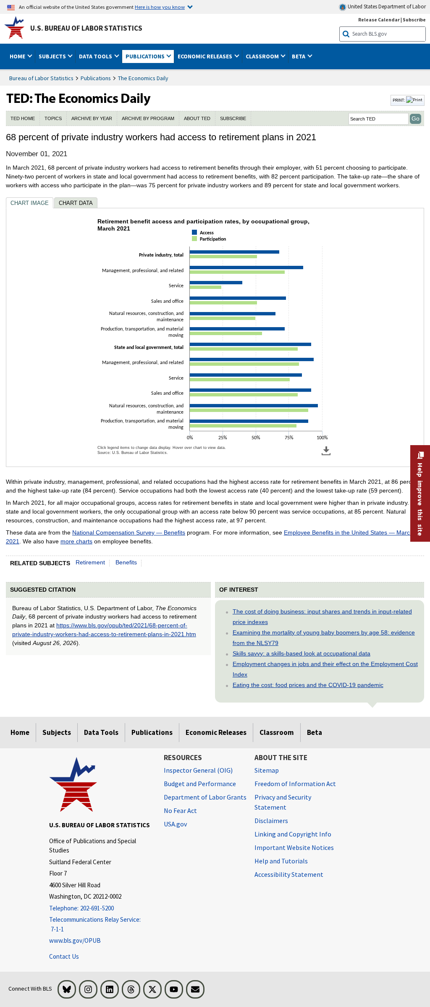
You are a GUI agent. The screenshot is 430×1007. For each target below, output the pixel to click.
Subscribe (414, 19)
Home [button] (18, 56)
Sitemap (266, 770)
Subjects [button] (53, 56)
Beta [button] (299, 56)
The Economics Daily (143, 78)
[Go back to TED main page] (197, 100)
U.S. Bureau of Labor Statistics (86, 28)
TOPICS (53, 118)
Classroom (277, 732)
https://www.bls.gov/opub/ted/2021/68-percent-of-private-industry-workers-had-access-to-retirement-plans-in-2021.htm (104, 629)
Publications (96, 78)
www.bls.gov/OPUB (75, 940)
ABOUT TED (197, 118)
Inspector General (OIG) (198, 770)
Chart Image (29, 203)
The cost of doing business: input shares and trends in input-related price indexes (322, 616)
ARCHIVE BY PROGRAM (148, 118)
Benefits (126, 562)
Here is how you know (160, 6)
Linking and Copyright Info (292, 834)
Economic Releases (216, 732)
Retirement (90, 562)
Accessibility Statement (288, 874)
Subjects (56, 732)
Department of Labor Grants (205, 797)
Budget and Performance (200, 783)
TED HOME (22, 118)
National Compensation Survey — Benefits (128, 532)
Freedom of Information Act (295, 783)
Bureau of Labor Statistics (41, 78)
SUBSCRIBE (233, 118)
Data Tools (101, 732)
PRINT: (399, 100)
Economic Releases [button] (205, 56)
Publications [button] (146, 56)
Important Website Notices (294, 847)
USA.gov (175, 824)
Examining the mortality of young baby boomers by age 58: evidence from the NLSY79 (324, 637)
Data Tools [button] (96, 56)
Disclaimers (271, 820)
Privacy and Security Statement (282, 802)
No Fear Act (180, 810)
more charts (76, 541)
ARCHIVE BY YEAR (91, 118)
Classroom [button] (263, 56)
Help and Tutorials (281, 861)
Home (19, 732)
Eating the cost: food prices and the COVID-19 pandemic (308, 685)
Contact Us (64, 956)
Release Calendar (379, 19)
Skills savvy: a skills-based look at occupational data (301, 653)
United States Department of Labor (386, 6)
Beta (314, 732)
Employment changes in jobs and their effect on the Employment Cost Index (325, 669)
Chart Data (76, 203)
